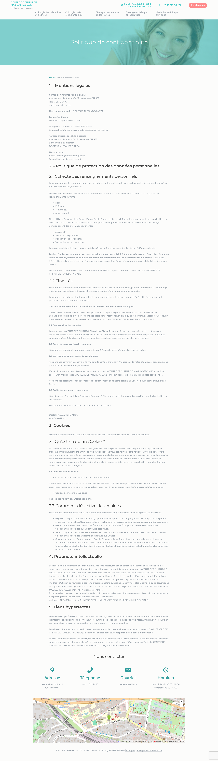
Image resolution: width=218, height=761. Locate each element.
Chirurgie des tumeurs (107, 13)
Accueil (52, 78)
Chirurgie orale (74, 13)
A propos (130, 750)
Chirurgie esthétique (136, 13)
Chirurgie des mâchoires (48, 13)
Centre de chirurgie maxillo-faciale (24, 3)
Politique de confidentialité (149, 750)
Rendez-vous (198, 5)
